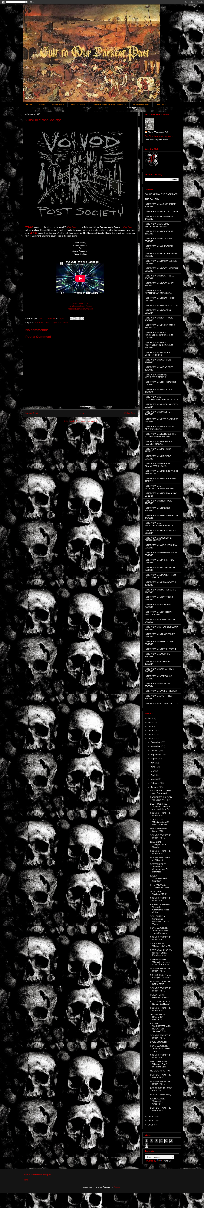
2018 (151, 730)
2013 (151, 1125)
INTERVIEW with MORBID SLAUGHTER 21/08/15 (157, 464)
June (153, 767)
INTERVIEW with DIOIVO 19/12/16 (161, 305)
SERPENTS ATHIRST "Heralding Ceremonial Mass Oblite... (160, 908)
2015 (151, 1116)
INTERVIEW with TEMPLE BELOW (159, 886)
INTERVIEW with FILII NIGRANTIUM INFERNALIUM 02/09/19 (159, 335)
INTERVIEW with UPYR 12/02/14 (160, 649)
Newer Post (31, 413)
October (155, 750)
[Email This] (71, 318)
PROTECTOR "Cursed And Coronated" (160, 791)
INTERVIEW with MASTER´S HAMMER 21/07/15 (158, 442)
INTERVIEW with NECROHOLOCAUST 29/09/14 (159, 487)
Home (81, 413)
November (156, 746)
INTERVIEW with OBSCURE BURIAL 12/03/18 (158, 539)
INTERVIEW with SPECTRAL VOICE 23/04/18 (158, 613)
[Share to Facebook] (79, 318)
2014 (151, 1120)
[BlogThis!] (74, 318)
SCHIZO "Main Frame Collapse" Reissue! (160, 976)
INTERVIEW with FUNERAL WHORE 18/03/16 (158, 353)
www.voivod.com (80, 303)
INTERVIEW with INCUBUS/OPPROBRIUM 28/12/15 (161, 398)
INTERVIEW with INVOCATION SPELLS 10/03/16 (159, 427)
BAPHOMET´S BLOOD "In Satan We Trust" (161, 798)
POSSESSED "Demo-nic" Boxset (160, 858)
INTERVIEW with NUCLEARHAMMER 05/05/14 (159, 524)
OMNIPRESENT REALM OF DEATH (109, 104)
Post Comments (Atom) (86, 421)
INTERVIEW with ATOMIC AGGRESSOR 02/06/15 (157, 225)
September (156, 754)
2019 (151, 726)
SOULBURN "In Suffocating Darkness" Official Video (159, 920)
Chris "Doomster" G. (158, 132)
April (153, 775)
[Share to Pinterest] (82, 318)
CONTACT (161, 104)
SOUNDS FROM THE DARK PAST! (161, 194)
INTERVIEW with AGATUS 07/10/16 (161, 211)
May (153, 771)
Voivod (65, 322)
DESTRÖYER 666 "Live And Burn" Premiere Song (158, 1064)
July (153, 763)
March (154, 779)
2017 (151, 734)
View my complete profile (156, 139)
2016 (151, 738)
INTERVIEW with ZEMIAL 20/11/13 (161, 703)
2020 (151, 722)
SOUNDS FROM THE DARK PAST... (160, 814)
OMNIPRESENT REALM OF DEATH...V (157, 1017)
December (156, 742)
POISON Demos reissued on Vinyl (159, 996)
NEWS (42, 104)
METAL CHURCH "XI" (160, 1071)
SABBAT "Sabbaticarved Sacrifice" (158, 878)
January (155, 787)
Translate (167, 1161)
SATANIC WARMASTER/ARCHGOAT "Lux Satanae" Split (160, 1027)
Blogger (117, 1187)
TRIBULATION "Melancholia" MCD (160, 944)
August (154, 758)
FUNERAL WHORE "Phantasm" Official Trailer (160, 1048)
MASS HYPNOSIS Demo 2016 (158, 829)
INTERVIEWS (58, 104)
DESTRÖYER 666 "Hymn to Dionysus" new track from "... (160, 806)
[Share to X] (76, 318)
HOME (29, 104)
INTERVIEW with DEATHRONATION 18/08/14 (158, 291)
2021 (151, 718)
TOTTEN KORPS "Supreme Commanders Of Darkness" (159, 868)
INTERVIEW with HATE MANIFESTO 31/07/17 (156, 376)
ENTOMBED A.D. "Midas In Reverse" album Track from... (160, 962)
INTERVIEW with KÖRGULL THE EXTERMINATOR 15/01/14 (160, 435)
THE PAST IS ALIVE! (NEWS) (48, 322)
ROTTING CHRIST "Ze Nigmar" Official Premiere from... (161, 953)
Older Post (129, 413)
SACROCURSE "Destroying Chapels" (157, 1101)
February (155, 783)
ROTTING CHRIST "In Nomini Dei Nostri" (160, 1002)
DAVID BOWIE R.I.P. (159, 1042)
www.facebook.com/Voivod (80, 306)
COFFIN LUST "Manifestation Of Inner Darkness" (159, 822)
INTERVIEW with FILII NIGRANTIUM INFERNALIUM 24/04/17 (159, 345)
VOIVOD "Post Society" (161, 1094)
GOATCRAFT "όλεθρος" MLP (158, 892)
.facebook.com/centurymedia (80, 309)
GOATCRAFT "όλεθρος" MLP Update (158, 844)
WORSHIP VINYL (141, 104)
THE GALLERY (78, 104)
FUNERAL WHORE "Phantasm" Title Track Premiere (159, 930)
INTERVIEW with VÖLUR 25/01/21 (161, 691)
